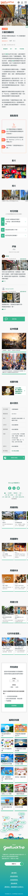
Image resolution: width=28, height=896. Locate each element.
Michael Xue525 (10, 288)
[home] (7, 2)
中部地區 (16, 829)
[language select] (18, 2)
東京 (7, 129)
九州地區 (4, 830)
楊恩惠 (7, 256)
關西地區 (12, 822)
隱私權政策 (14, 883)
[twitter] (14, 488)
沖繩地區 (6, 817)
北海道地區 (21, 813)
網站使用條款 (14, 876)
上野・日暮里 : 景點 (6, 497)
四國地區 (10, 829)
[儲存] (27, 27)
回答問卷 (14, 705)
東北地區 (23, 822)
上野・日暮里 (18, 495)
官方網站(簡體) (15, 450)
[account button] (22, 2)
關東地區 (15, 493)
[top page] (5, 493)
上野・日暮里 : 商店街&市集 (18, 497)
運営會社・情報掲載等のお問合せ (14, 887)
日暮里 (6, 54)
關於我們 (14, 873)
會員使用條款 (14, 880)
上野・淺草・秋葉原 (9, 495)
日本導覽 (10, 493)
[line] (18, 488)
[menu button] (25, 2)
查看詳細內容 (23, 258)
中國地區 (6, 824)
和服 (13, 60)
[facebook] (9, 488)
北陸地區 (15, 820)
